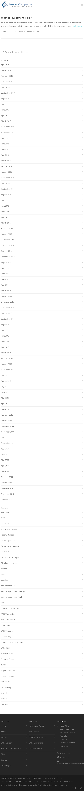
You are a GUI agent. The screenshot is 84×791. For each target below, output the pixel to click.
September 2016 (8, 132)
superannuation (7, 676)
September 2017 (8, 93)
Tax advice (5, 682)
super (3, 665)
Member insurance (9, 563)
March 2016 (6, 161)
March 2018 (6, 70)
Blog (3, 754)
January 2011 (6, 483)
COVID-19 (5, 523)
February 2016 (7, 166)
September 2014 (8, 256)
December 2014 (7, 240)
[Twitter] (81, 788)
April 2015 (5, 217)
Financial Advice (35, 748)
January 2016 (6, 172)
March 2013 (6, 353)
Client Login (6, 765)
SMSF (3, 602)
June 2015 (5, 206)
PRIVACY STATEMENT (22, 781)
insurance (5, 552)
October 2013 (6, 313)
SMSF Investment (8, 619)
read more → (77, 26)
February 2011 (7, 477)
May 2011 (5, 460)
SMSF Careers (6, 743)
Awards (4, 737)
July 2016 (4, 138)
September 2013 (8, 319)
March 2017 (6, 121)
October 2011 (6, 437)
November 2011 (7, 432)
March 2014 (6, 290)
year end (4, 704)
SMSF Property (7, 631)
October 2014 (6, 251)
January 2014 (6, 296)
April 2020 (5, 64)
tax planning (6, 687)
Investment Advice (36, 726)
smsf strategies (7, 636)
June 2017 (5, 110)
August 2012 (6, 381)
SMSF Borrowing (8, 614)
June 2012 (5, 392)
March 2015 (6, 223)
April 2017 (5, 115)
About (3, 731)
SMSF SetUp (34, 731)
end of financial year (9, 529)
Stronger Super (7, 659)
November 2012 (7, 370)
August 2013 (6, 324)
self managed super (9, 586)
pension (4, 580)
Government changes (10, 546)
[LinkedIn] (76, 788)
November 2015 (7, 177)
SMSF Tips (5, 648)
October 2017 (6, 87)
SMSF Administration (37, 737)
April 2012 (5, 403)
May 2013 (5, 341)
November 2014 (7, 245)
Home (3, 726)
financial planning (8, 540)
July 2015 (4, 200)
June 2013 (5, 336)
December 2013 (7, 302)
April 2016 (5, 155)
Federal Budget (7, 535)
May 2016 (5, 149)
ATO (3, 518)
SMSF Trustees (7, 653)
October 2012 (6, 375)
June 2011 (5, 454)
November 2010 (7, 494)
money (4, 568)
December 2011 (7, 426)
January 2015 (6, 234)
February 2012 (7, 415)
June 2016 (5, 144)
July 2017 (4, 104)
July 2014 (4, 268)
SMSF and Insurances (10, 608)
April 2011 (5, 466)
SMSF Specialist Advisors (11, 748)
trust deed (5, 693)
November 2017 (7, 81)
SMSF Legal (5, 625)
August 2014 (6, 262)
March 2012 (6, 409)
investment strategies (10, 557)
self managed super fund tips (27, 31)
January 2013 (6, 364)
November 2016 (7, 127)
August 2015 (6, 194)
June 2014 (5, 274)
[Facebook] (72, 788)
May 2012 (5, 398)
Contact (4, 760)
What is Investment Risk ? (16, 17)
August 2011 (6, 449)
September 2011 (8, 443)
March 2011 (6, 471)
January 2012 (6, 420)
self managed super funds (12, 597)
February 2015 (7, 228)
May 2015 (5, 211)
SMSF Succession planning (12, 642)
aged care (5, 512)
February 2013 (7, 358)
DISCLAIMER (6, 781)
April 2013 (5, 347)
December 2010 (7, 488)
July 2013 (4, 330)
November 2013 (7, 307)
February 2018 (7, 76)
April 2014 (5, 285)
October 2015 (6, 183)
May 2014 (5, 279)
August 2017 (6, 98)
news (3, 574)
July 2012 (4, 386)
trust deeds (5, 698)
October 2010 (6, 499)
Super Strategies (8, 670)
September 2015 (8, 189)
